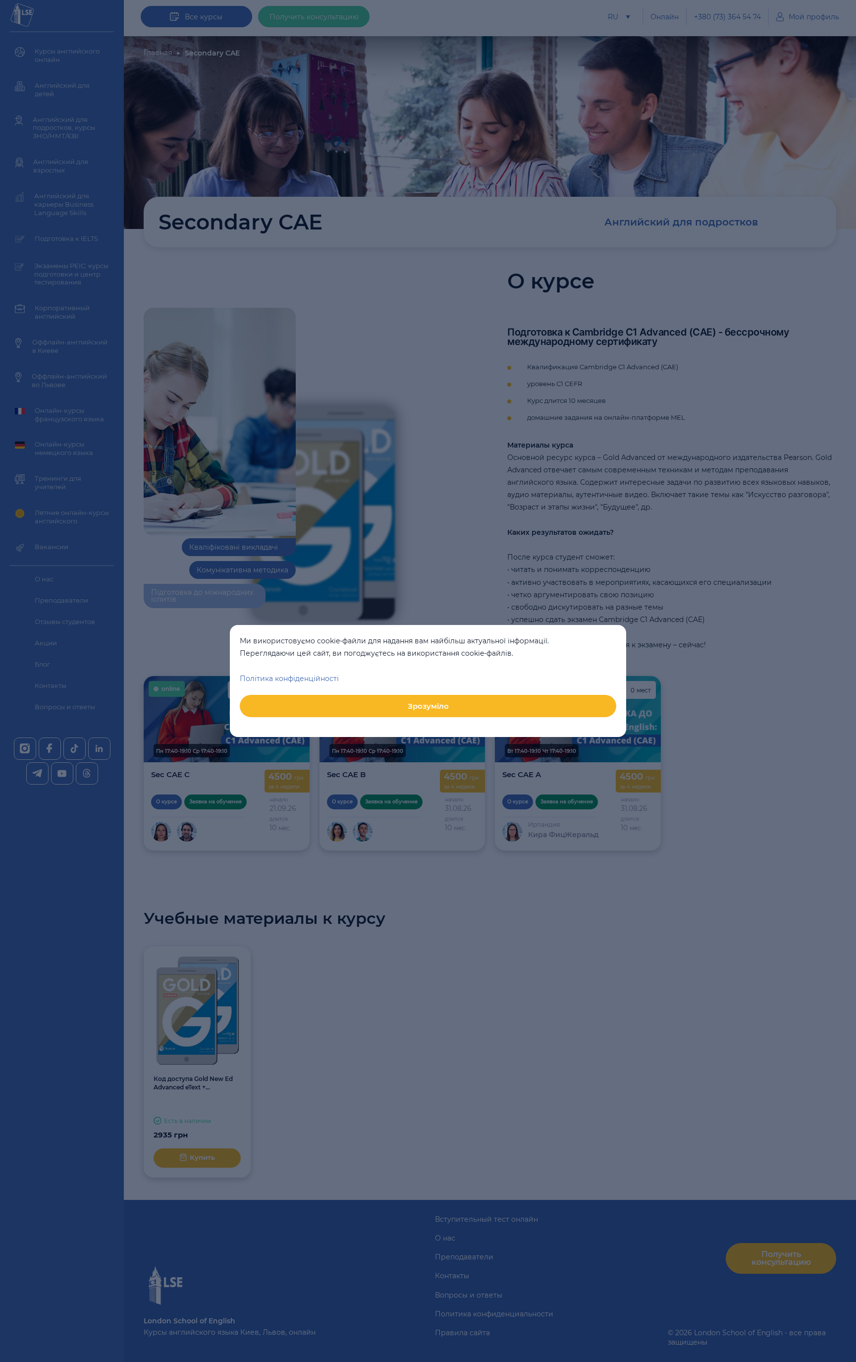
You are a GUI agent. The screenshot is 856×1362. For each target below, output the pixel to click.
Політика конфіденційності (289, 678)
